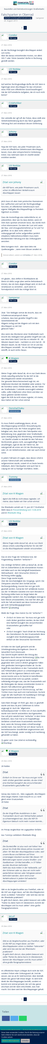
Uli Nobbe (27, 255)
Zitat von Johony (12, 182)
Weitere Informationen (10, 1041)
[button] (3, 3)
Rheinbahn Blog (14, 513)
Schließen (25, 1041)
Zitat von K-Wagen (13, 493)
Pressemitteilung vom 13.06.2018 (27, 510)
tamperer (40, 18)
